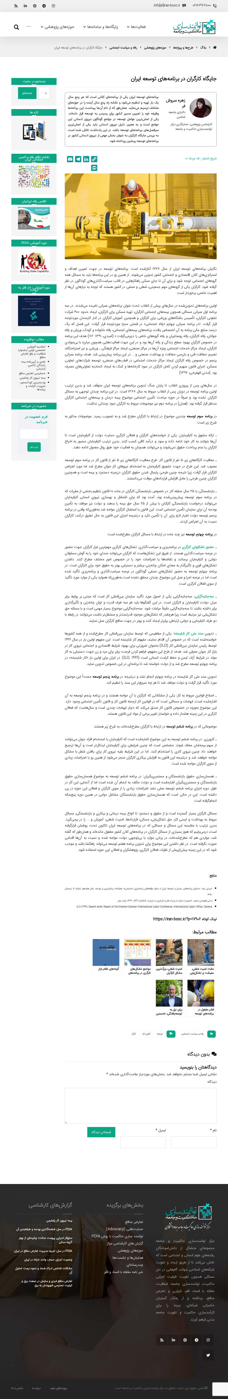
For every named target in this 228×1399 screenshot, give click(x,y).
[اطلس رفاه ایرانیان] (34, 218)
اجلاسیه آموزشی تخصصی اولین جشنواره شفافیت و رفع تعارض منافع (31, 352)
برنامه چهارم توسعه (199, 534)
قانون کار (146, 1034)
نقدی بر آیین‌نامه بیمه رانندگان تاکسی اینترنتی (33, 365)
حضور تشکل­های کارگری (198, 547)
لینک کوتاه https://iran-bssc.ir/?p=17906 (185, 919)
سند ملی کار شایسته (189, 634)
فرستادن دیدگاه (101, 1132)
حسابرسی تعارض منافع (32, 373)
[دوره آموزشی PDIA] (34, 261)
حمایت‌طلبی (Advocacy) (124, 1229)
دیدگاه (212, 1082)
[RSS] (16, 6)
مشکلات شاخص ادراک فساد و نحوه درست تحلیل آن (43, 1270)
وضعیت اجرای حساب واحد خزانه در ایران (48, 1259)
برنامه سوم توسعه (199, 416)
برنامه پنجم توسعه (106, 677)
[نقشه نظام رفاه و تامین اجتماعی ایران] (34, 176)
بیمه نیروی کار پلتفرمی (32, 377)
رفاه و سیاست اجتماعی (192, 1034)
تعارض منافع (134, 1222)
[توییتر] (208, 1355)
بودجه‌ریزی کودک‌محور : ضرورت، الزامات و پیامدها (32, 386)
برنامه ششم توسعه (179, 727)
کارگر (134, 1034)
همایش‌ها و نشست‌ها (128, 1258)
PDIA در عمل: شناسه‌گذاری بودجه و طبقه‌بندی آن (44, 1229)
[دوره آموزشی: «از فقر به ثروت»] (34, 311)
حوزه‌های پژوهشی (130, 1251)
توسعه (160, 1034)
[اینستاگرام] (53, 6)
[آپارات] (34, 6)
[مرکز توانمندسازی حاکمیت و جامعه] (195, 26)
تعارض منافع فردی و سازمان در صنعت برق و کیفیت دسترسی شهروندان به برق (47, 1283)
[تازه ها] (34, 131)
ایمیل (161, 1130)
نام (213, 1130)
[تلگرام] (44, 6)
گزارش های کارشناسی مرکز (125, 1244)
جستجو (27, 93)
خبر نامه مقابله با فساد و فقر (123, 1272)
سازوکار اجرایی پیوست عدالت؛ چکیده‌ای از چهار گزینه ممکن (45, 1240)
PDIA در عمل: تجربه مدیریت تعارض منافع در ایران (43, 1251)
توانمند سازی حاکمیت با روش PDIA (117, 1236)
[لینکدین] (25, 6)
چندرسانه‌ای (134, 1265)
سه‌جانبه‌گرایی (204, 597)
